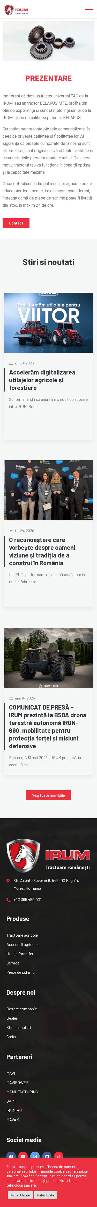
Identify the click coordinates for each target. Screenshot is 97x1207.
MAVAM (12, 1119)
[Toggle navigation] (89, 9)
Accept (41, 1175)
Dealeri (12, 1017)
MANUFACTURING (22, 1091)
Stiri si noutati (18, 1027)
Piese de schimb (20, 972)
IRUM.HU (14, 1110)
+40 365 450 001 (27, 899)
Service (12, 962)
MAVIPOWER (17, 1082)
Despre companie (21, 1008)
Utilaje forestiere (20, 953)
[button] (16, 223)
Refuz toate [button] (45, 1195)
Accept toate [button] (20, 1195)
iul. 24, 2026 (24, 530)
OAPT (11, 1100)
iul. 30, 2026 (24, 363)
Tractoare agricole (22, 935)
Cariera (12, 1036)
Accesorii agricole (22, 944)
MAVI (10, 1073)
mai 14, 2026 (24, 698)
